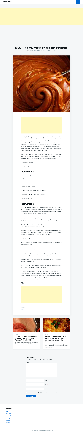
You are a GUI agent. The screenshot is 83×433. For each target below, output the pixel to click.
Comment (28, 362)
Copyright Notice (9, 416)
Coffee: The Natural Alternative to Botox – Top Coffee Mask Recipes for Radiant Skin (26, 338)
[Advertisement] (36, 16)
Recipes (22, 309)
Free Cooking (7, 1)
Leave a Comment (52, 50)
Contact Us (8, 422)
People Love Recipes (34, 50)
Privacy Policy (8, 413)
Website (46, 389)
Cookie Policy (8, 415)
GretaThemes (50, 430)
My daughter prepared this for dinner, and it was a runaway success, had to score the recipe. (55, 339)
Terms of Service (9, 418)
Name (46, 380)
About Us (7, 411)
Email (46, 384)
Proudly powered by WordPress (35, 430)
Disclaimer (8, 420)
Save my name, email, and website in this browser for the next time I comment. (42, 392)
